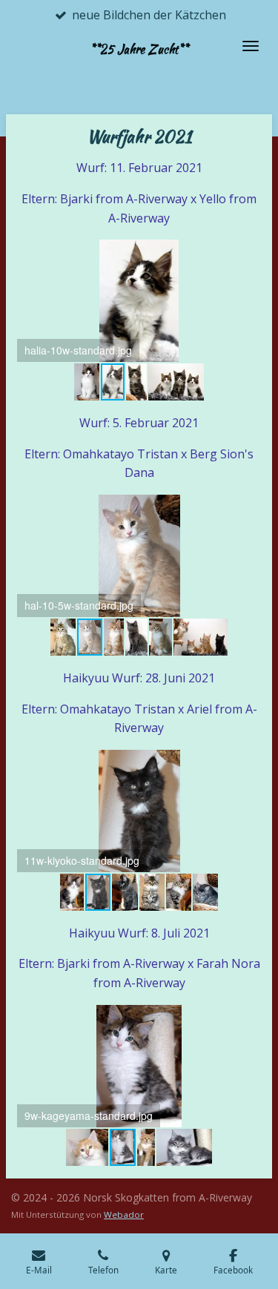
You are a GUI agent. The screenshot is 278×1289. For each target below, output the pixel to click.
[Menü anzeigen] (250, 46)
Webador (124, 1214)
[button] (247, 253)
